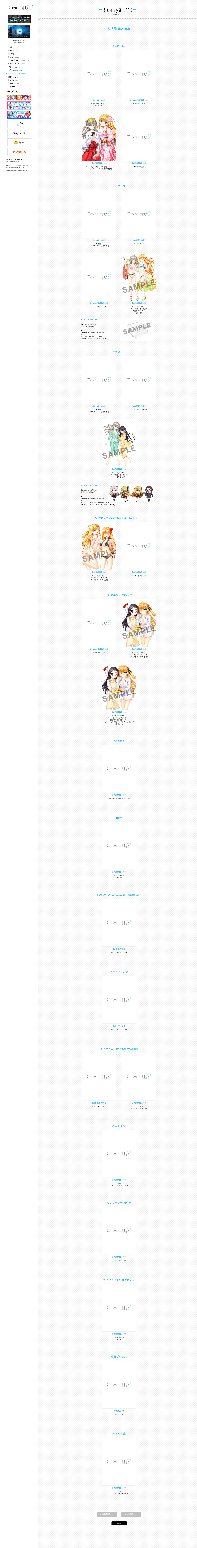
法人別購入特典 (131, 1514)
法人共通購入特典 (107, 1514)
